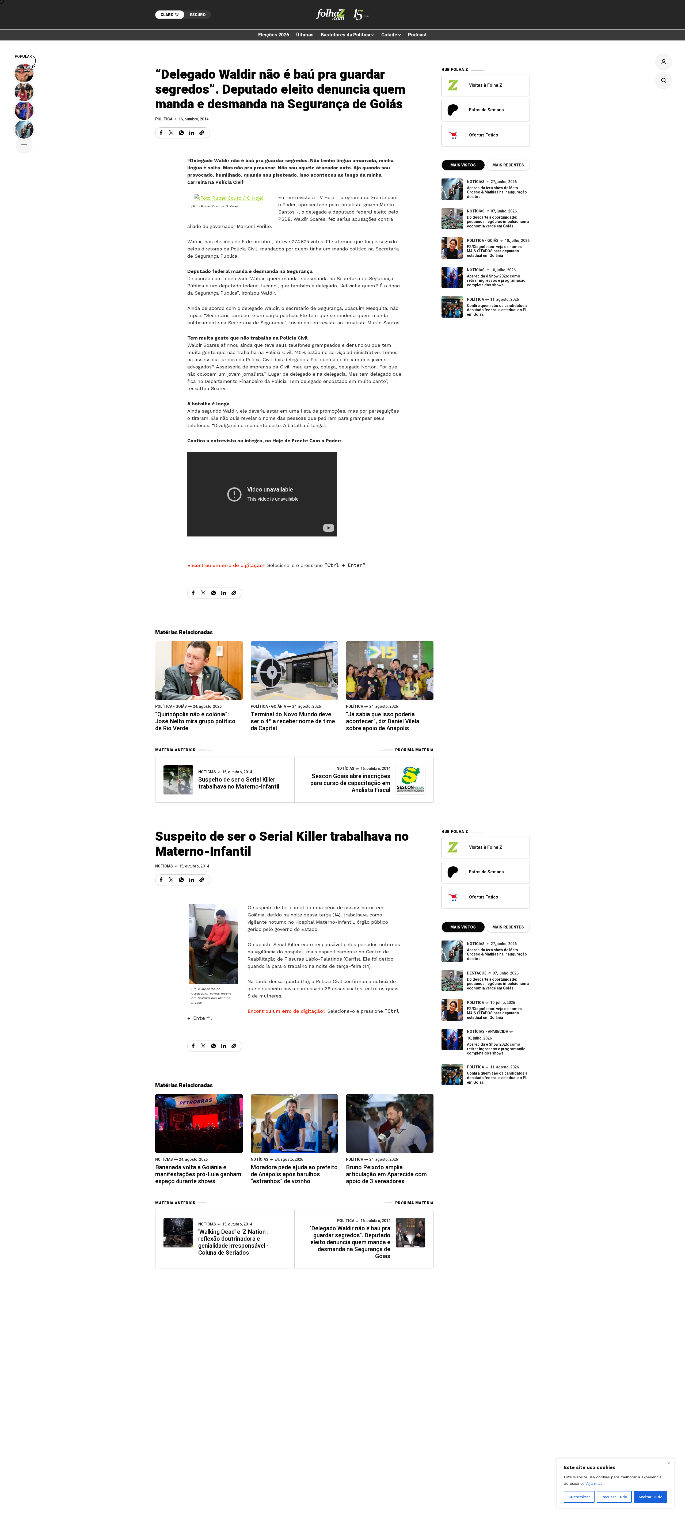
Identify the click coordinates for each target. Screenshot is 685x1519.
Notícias (207, 772)
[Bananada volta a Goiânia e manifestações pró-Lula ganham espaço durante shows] (199, 1123)
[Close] (668, 1463)
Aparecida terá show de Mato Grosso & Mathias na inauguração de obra (497, 192)
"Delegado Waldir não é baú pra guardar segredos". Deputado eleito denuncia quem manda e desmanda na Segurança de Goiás (349, 1242)
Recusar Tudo (614, 1497)
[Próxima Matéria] (410, 779)
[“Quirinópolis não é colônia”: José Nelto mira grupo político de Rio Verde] (199, 670)
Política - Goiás (171, 706)
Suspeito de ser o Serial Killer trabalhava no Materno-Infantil (238, 783)
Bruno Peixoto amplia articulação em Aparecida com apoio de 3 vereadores (386, 1174)
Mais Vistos (463, 165)
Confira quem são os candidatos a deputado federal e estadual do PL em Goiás (497, 310)
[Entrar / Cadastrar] (664, 62)
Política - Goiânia (268, 706)
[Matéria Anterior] (178, 779)
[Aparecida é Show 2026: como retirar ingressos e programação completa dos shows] (452, 1039)
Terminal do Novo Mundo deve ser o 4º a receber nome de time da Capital (293, 721)
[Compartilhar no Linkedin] (192, 133)
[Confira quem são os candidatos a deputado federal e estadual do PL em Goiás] (452, 307)
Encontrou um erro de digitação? (226, 565)
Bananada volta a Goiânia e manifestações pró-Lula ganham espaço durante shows (198, 1174)
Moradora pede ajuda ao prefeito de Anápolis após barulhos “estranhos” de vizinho (294, 1174)
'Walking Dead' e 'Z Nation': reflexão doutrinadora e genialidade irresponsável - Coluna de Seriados (233, 1242)
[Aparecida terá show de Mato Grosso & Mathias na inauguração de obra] (452, 189)
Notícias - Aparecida (487, 1031)
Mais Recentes (508, 165)
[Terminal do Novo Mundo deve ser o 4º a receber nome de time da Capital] (294, 670)
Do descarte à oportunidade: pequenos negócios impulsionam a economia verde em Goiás (498, 222)
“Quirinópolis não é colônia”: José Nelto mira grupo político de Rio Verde (195, 721)
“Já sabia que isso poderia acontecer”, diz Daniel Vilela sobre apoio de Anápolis (382, 721)
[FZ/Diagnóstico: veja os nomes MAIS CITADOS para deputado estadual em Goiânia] (452, 1010)
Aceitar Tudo (650, 1497)
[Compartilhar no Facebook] (161, 133)
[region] (615, 1483)
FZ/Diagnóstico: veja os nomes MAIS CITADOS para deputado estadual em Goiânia (494, 251)
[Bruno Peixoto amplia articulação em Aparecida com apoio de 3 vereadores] (389, 1123)
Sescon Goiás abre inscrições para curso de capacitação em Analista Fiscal (350, 783)
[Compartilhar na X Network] (171, 133)
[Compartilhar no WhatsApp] (181, 133)
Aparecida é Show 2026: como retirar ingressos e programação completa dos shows (496, 280)
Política (163, 119)
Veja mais (593, 1483)
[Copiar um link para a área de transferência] (202, 133)
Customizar (579, 1497)
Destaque (476, 973)
